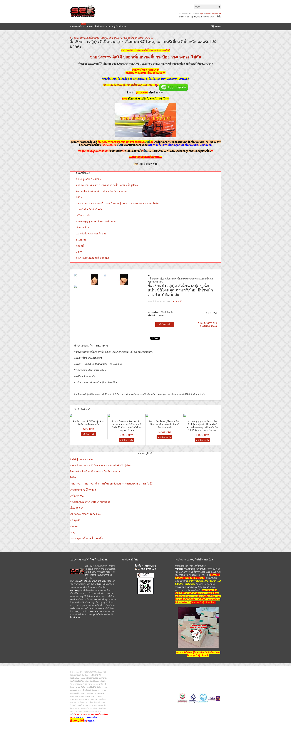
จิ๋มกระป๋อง (160, 57)
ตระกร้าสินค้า (209, 16)
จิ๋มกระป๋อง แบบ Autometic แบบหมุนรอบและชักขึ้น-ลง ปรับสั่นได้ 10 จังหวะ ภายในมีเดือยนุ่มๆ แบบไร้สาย (126, 426)
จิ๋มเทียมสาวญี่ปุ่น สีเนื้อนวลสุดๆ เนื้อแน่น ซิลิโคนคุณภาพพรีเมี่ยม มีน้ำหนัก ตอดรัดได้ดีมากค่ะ (113, 38)
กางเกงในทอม (191, 587)
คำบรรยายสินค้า (83, 345)
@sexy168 (150, 565)
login (201, 13)
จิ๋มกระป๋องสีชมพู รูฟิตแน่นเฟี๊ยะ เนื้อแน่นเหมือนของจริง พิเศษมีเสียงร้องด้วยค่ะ (164, 424)
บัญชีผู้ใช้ (198, 16)
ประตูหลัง (81, 239)
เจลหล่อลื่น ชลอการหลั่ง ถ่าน (91, 233)
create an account (213, 13)
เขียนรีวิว (179, 301)
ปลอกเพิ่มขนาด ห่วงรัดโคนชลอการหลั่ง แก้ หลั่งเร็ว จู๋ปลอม (107, 185)
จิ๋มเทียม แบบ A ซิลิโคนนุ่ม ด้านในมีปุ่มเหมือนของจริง (88, 423)
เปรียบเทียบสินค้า (209, 326)
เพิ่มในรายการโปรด (208, 322)
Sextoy (104, 57)
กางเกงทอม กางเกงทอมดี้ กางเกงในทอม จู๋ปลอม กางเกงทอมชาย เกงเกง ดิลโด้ (117, 203)
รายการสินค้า (77, 26)
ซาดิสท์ (80, 245)
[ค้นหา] (219, 7)
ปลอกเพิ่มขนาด (136, 57)
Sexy (79, 251)
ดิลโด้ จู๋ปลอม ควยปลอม (88, 179)
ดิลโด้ (117, 57)
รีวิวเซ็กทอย (75, 617)
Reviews (102, 345)
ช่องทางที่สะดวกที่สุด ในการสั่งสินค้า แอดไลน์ (127, 85)
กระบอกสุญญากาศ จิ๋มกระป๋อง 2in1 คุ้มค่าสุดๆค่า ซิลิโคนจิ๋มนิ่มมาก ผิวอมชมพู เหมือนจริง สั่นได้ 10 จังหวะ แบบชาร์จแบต (202, 426)
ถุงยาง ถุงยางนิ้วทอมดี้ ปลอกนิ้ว (92, 257)
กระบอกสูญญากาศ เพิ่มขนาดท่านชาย (96, 221)
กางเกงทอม (180, 57)
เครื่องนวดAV (83, 215)
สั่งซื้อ (219, 16)
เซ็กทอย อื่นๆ (83, 227)
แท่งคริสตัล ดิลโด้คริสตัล (89, 209)
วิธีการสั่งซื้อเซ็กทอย (95, 26)
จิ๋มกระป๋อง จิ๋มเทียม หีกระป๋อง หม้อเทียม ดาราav (101, 191)
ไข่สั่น (196, 57)
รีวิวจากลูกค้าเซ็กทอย (116, 26)
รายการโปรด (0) (186, 16)
